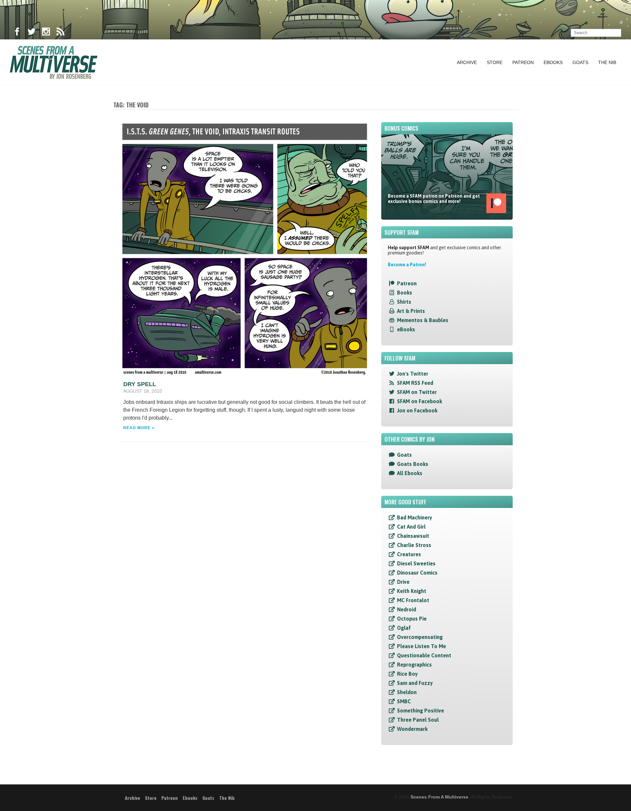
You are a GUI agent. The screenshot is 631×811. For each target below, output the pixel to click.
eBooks (406, 329)
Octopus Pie (412, 619)
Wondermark (412, 729)
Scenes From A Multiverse (439, 797)
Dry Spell (139, 384)
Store (494, 62)
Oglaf (404, 628)
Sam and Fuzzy (415, 683)
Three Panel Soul (418, 720)
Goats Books (412, 464)
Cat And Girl (411, 527)
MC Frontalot (413, 600)
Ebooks (553, 62)
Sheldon (407, 692)
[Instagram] (46, 32)
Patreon (523, 62)
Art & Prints (411, 311)
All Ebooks (409, 473)
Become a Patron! (407, 264)
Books (404, 293)
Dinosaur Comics (417, 573)
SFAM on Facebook (419, 401)
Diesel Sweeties (416, 563)
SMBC (404, 701)
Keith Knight (411, 591)
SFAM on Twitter (417, 392)
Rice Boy (407, 674)
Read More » (138, 428)
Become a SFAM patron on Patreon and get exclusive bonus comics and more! (434, 198)
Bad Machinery (414, 517)
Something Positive (420, 710)
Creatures (409, 554)
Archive (467, 62)
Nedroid (406, 609)
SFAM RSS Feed (415, 383)
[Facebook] (17, 32)
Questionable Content (424, 655)
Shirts (404, 302)
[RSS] (60, 32)
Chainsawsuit (413, 536)
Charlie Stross (414, 545)
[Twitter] (31, 32)
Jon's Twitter (412, 374)
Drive (403, 582)
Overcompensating (420, 637)
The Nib (607, 62)
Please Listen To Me (421, 646)
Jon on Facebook (417, 410)
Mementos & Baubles (422, 320)
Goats (580, 62)
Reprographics (414, 665)
